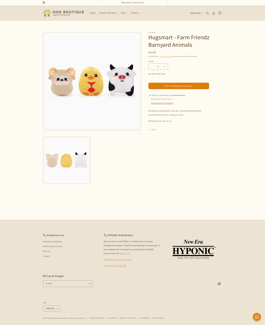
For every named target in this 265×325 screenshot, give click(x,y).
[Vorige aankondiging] (98, 2)
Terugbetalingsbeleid (96, 318)
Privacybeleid (112, 318)
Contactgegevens (158, 318)
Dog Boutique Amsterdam (57, 318)
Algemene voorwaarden (127, 318)
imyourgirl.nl (81, 318)
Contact (46, 256)
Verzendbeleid (144, 318)
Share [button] (154, 129)
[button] (108, 13)
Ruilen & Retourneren (52, 246)
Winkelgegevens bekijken (162, 103)
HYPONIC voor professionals (118, 259)
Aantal (150, 61)
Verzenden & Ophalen (52, 241)
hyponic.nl (125, 253)
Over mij (46, 251)
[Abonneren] (89, 283)
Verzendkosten (165, 56)
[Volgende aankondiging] (167, 2)
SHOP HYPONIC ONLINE (115, 265)
